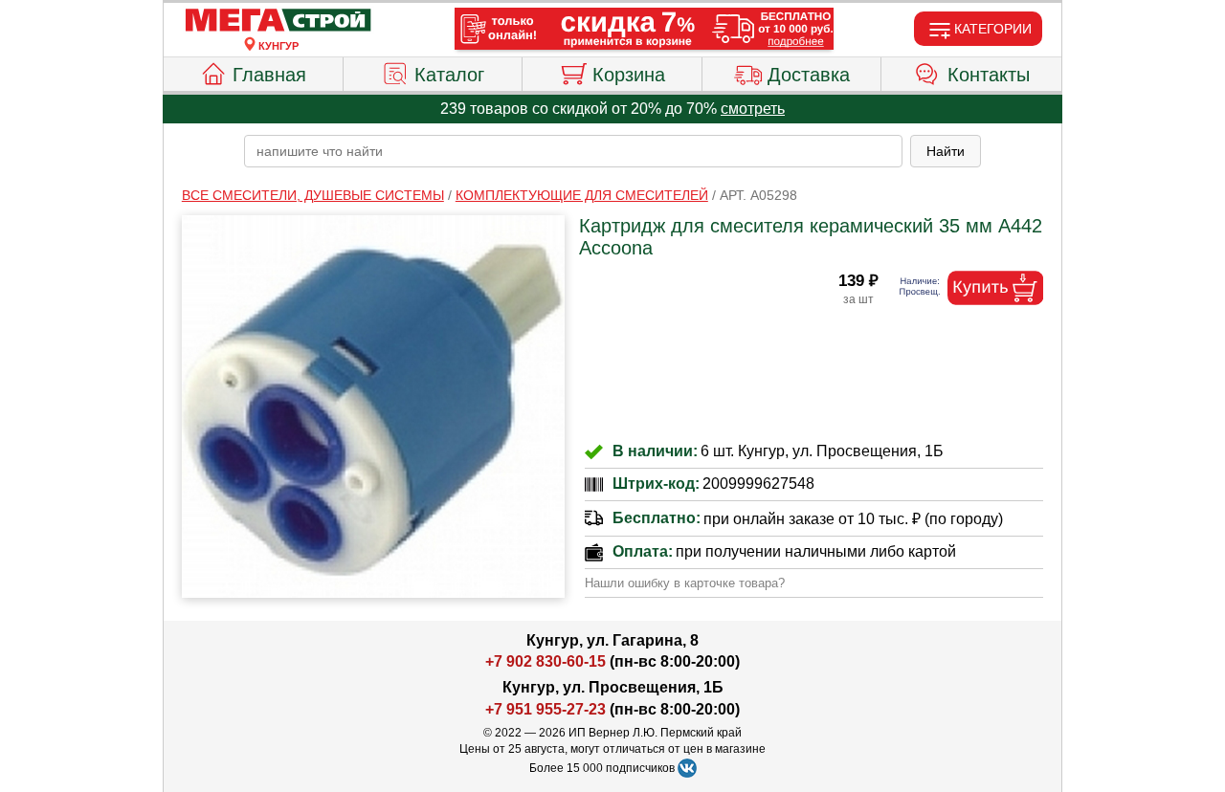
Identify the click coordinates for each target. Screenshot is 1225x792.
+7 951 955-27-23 (545, 709)
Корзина (628, 74)
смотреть (753, 108)
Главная (269, 74)
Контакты (988, 74)
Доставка (809, 74)
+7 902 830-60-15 (545, 661)
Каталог (449, 74)
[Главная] (278, 21)
